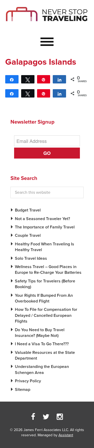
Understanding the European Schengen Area (42, 369)
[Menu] (47, 42)
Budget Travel (28, 210)
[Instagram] (60, 417)
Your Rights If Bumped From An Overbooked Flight (44, 298)
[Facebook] (33, 417)
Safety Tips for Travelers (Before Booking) (45, 284)
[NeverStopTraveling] (47, 25)
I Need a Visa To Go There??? (42, 344)
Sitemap (22, 389)
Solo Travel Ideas (31, 258)
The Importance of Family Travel (45, 227)
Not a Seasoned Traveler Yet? (42, 218)
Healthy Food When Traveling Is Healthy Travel (44, 246)
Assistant (65, 435)
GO (47, 153)
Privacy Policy (28, 381)
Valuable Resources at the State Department (45, 355)
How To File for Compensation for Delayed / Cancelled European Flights (46, 315)
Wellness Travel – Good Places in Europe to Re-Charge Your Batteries (48, 269)
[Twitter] (46, 417)
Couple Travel (28, 235)
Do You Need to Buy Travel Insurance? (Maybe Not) (39, 332)
